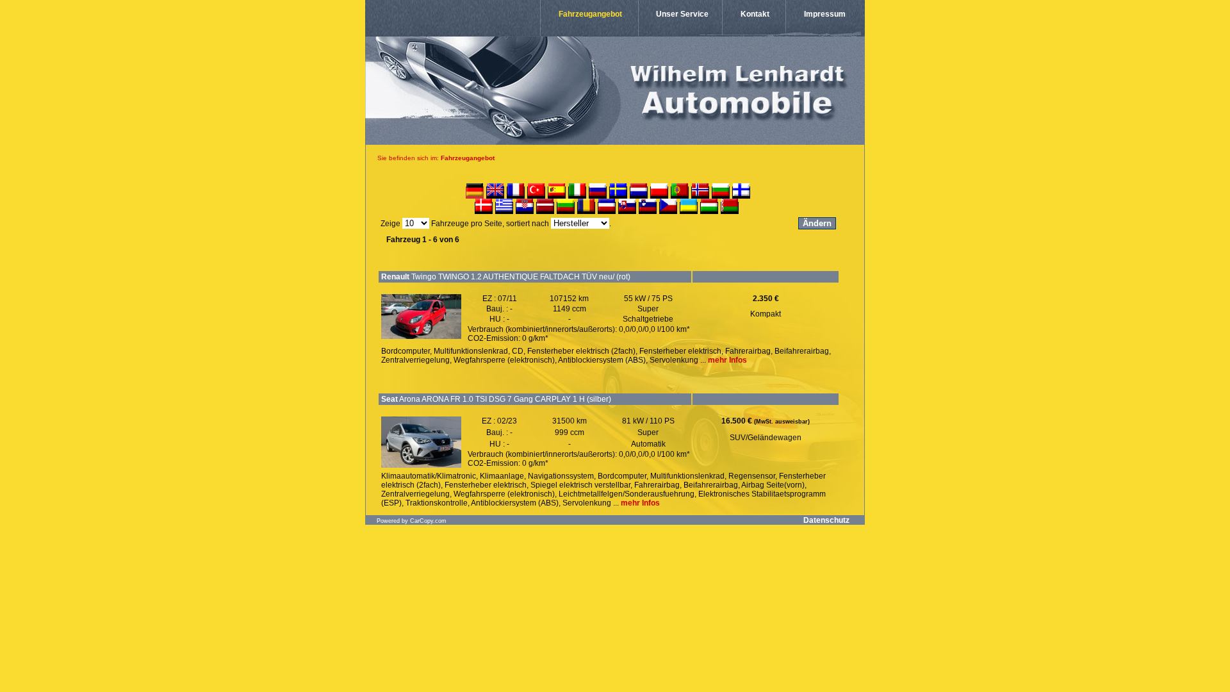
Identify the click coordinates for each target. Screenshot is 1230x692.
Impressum (825, 14)
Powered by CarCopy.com (412, 521)
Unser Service (682, 14)
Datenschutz (826, 520)
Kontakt (755, 14)
